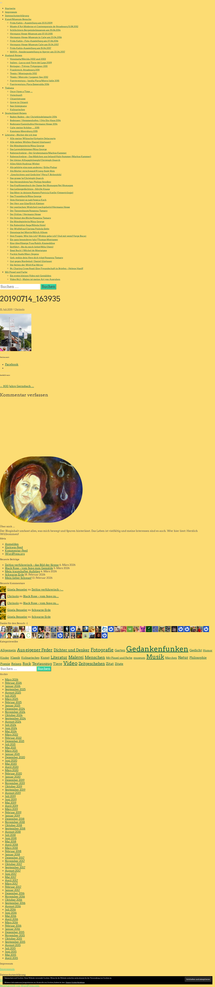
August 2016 (13, 906)
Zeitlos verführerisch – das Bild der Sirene (32, 564)
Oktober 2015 (13, 938)
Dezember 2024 (15, 708)
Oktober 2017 (13, 864)
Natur (183, 657)
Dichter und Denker (71, 650)
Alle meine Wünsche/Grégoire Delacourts (32, 138)
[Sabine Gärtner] (117, 628)
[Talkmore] (162, 628)
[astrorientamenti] (85, 628)
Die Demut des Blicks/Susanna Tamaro (30, 218)
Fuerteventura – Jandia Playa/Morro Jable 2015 (34, 80)
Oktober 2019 (13, 786)
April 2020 (12, 767)
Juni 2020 (11, 760)
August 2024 (13, 721)
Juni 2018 (11, 838)
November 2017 (15, 860)
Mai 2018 (10, 841)
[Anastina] (79, 628)
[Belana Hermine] (3, 635)
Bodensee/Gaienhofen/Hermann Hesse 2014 (33, 124)
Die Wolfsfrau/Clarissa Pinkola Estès (29, 229)
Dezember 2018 (15, 818)
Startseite (10, 8)
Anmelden (12, 544)
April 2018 (11, 844)
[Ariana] (174, 628)
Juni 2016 (11, 912)
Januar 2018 (12, 854)
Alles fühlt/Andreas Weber (25, 164)
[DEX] (200, 628)
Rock (27, 664)
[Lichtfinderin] (124, 628)
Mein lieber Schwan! (18, 577)
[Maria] (60, 635)
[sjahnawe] (54, 635)
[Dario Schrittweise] (9, 628)
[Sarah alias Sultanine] (143, 628)
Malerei (76, 657)
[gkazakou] (22, 628)
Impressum (11, 12)
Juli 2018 (10, 835)
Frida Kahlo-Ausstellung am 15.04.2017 (30, 48)
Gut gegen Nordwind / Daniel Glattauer (31, 261)
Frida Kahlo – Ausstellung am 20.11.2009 (31, 23)
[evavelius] (181, 628)
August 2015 (13, 945)
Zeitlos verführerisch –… (47, 589)
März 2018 (11, 848)
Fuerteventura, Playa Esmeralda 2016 (29, 84)
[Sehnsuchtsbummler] (85, 635)
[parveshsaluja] (41, 628)
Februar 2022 (13, 737)
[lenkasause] (98, 635)
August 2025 (13, 692)
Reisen (16, 664)
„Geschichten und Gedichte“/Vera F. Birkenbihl (35, 174)
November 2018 (15, 822)
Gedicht (195, 650)
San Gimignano (18, 106)
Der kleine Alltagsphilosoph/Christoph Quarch (35, 160)
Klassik (15, 657)
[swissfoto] (168, 628)
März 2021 (11, 750)
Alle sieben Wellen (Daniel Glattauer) (30, 142)
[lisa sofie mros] (73, 635)
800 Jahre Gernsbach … (17, 386)
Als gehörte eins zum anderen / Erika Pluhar (33, 167)
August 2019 (13, 792)
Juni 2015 (11, 951)
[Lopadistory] (149, 628)
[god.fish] (105, 628)
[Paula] (105, 635)
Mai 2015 (10, 954)
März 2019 (11, 809)
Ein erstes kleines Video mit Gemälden (30, 275)
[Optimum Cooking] (92, 628)
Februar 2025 (13, 702)
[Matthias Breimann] (66, 628)
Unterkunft (16, 95)
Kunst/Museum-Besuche (18, 19)
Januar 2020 (13, 776)
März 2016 (11, 922)
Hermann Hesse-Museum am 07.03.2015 (31, 34)
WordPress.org (15, 553)
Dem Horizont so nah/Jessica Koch (28, 200)
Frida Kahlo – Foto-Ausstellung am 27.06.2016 (34, 41)
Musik (155, 656)
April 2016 (11, 919)
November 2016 (15, 896)
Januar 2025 (12, 705)
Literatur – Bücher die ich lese (21, 135)
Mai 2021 (10, 747)
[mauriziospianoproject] (73, 628)
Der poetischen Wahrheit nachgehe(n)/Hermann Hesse (40, 207)
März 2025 (11, 699)
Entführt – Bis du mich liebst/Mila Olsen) (31, 247)
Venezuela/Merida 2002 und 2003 (28, 59)
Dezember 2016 (15, 893)
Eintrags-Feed (14, 547)
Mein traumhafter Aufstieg (22, 571)
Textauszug (42, 663)
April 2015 (11, 958)
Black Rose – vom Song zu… (41, 596)
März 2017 (11, 883)
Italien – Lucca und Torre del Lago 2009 (31, 62)
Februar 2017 (13, 886)
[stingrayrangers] (187, 628)
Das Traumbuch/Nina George (25, 196)
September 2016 (15, 903)
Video (70, 663)
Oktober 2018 (13, 825)
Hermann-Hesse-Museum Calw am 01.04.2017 (34, 44)
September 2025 (15, 689)
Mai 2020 (11, 763)
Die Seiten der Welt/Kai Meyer (26, 265)
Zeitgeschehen (92, 663)
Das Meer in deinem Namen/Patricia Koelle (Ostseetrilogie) (41, 192)
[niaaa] (54, 628)
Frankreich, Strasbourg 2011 (25, 70)
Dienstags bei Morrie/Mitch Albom (28, 232)
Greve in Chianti (19, 102)
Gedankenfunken (157, 649)
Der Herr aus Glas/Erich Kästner (27, 203)
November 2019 (15, 783)
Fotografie (102, 649)
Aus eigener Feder (35, 649)
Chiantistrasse (18, 99)
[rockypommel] (35, 628)
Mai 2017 (10, 877)
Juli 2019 (10, 796)
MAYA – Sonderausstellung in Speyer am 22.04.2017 (37, 52)
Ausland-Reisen (13, 55)
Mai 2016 (10, 916)
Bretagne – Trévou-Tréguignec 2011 (29, 66)
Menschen (95, 657)
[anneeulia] (98, 628)
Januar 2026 (12, 686)
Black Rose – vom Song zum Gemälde (29, 568)
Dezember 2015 (14, 932)
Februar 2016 (13, 925)
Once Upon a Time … (21, 91)
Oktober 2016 (13, 899)
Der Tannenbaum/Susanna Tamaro (28, 210)
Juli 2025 (10, 695)
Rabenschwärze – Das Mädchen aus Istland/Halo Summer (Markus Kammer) (50, 156)
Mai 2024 (11, 731)
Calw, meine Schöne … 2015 (24, 127)
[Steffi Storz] (35, 635)
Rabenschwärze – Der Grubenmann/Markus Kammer (38, 153)
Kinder (4, 657)
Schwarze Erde (14, 574)
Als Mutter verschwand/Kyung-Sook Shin (32, 171)
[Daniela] (22, 635)
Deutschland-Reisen (16, 113)
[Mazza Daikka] (130, 628)
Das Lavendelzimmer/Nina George (28, 149)
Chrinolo (19, 309)
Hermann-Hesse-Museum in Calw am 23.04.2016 (36, 37)
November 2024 (15, 712)
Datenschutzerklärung (17, 15)
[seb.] (16, 635)
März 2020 (11, 770)
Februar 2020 (13, 773)
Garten (120, 650)
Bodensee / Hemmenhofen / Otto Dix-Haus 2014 (35, 120)
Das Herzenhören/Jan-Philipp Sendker (30, 182)
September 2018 (15, 828)
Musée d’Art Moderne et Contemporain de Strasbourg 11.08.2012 (44, 26)
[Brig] (136, 628)
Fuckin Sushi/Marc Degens (24, 254)
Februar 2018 (13, 851)
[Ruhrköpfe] (66, 635)
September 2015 (15, 941)
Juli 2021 (10, 744)
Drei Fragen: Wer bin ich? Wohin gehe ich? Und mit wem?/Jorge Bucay (48, 236)
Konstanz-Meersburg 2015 (24, 131)
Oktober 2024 (14, 715)
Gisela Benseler (17, 589)
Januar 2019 (12, 815)
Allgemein (8, 650)
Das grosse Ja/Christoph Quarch (27, 178)
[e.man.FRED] (155, 628)
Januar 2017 (12, 890)
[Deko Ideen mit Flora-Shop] (9, 635)
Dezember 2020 (15, 757)
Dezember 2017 (14, 857)
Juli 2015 (10, 948)
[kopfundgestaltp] (60, 628)
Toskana (9, 88)
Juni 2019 (11, 799)
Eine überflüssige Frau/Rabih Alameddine (32, 243)
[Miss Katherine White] (3, 628)
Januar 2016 (12, 928)
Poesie (5, 664)
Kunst (45, 657)
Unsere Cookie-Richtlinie (75, 982)
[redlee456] (206, 628)
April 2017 (11, 880)
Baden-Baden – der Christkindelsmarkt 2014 (33, 117)
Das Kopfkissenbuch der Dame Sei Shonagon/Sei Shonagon (41, 185)
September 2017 (15, 867)
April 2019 (11, 805)
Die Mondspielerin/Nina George (27, 145)
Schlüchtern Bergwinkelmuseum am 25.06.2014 (35, 30)
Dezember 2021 (14, 741)
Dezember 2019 (15, 780)
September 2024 (15, 718)
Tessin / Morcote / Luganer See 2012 (29, 77)
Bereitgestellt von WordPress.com (19, 985)
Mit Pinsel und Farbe (16, 272)
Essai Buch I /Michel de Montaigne (28, 250)
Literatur (59, 657)
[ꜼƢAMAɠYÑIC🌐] (79, 635)
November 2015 (15, 935)
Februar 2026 (13, 682)
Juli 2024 (10, 724)
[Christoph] (28, 635)
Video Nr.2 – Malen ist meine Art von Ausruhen (35, 279)
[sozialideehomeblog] (92, 635)
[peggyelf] (193, 628)
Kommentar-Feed (16, 550)
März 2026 (11, 679)
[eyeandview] (47, 635)
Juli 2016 (10, 909)
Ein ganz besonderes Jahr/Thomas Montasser (34, 239)
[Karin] (41, 635)
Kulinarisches (17, 109)
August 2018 (13, 831)
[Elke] (16, 628)
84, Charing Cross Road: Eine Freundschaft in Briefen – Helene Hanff (46, 268)
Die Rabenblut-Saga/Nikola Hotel (28, 225)
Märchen (171, 657)
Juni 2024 (11, 728)
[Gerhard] (47, 628)
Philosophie (198, 657)
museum (139, 657)
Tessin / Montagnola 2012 (23, 73)
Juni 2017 (11, 873)
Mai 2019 (10, 802)
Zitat (110, 664)
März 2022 (11, 734)
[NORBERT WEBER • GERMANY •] (28, 628)
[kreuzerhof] (111, 628)
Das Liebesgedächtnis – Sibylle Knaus (30, 189)
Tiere (57, 664)
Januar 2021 (12, 754)
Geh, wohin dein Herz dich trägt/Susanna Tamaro (36, 257)
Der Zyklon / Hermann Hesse (25, 214)
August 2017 (13, 870)
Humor (207, 650)
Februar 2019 (13, 812)
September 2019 (15, 789)
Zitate (119, 664)
